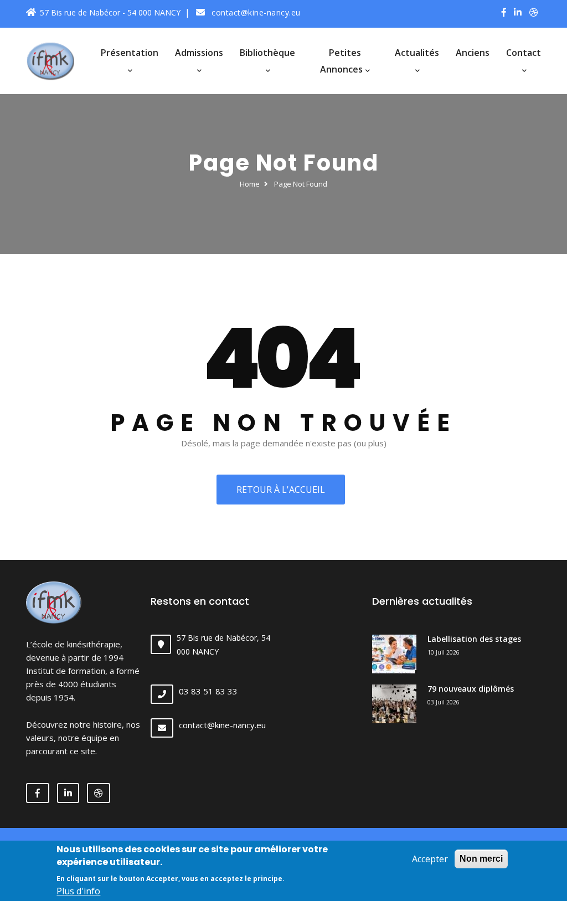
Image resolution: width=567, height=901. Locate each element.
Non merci (481, 858)
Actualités (417, 53)
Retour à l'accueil (280, 489)
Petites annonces (342, 61)
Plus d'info (78, 891)
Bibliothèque (267, 53)
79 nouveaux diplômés (470, 688)
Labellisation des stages (474, 639)
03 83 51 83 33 (208, 691)
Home (250, 184)
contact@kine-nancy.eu (255, 12)
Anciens (472, 53)
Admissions (199, 53)
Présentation (129, 53)
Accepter (430, 859)
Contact (523, 53)
